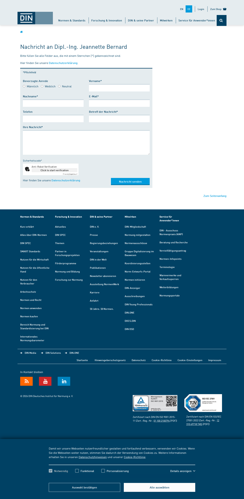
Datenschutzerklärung (63, 62)
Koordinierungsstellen (137, 263)
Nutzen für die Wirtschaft (34, 259)
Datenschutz (139, 360)
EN (181, 9)
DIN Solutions (53, 352)
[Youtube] (45, 381)
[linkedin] (64, 381)
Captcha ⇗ (70, 174)
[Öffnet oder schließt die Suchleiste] (221, 20)
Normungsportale (170, 295)
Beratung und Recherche (174, 242)
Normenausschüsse (136, 243)
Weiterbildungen (169, 287)
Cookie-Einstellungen (190, 360)
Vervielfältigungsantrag (173, 250)
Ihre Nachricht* (33, 127)
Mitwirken (166, 20)
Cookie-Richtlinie (134, 457)
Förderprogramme (65, 263)
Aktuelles (60, 226)
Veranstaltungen (99, 251)
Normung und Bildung (67, 271)
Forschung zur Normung (69, 279)
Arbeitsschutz (28, 291)
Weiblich (50, 86)
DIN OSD (129, 329)
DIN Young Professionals (139, 304)
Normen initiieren (135, 279)
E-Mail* (94, 96)
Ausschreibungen (135, 296)
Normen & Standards (71, 20)
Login (201, 9)
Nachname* (30, 96)
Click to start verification (55, 170)
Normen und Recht (30, 299)
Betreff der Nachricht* (103, 111)
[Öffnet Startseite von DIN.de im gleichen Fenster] (35, 16)
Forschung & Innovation (106, 20)
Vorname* (95, 81)
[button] (182, 471)
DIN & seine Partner (141, 20)
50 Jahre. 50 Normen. (102, 308)
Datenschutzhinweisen (93, 457)
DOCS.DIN (130, 320)
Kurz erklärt (27, 226)
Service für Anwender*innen (196, 20)
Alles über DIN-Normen (33, 234)
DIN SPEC (25, 243)
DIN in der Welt (98, 259)
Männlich (32, 86)
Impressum (214, 360)
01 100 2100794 (162, 420)
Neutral (67, 86)
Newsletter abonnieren (103, 275)
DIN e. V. (94, 226)
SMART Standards (30, 251)
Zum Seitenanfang (214, 195)
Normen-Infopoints (170, 258)
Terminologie (167, 267)
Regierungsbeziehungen (104, 243)
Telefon (28, 111)
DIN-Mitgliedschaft (135, 226)
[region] (122, 462)
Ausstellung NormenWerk (104, 284)
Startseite (82, 360)
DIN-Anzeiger (132, 287)
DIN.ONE (129, 312)
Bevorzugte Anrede (35, 81)
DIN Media (30, 352)
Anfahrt (94, 300)
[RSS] (26, 381)
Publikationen (98, 267)
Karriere (94, 292)
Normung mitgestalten (137, 234)
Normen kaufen (29, 316)
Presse (94, 234)
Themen (59, 243)
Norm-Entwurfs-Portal (137, 271)
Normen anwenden (31, 308)
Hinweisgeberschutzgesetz (110, 360)
